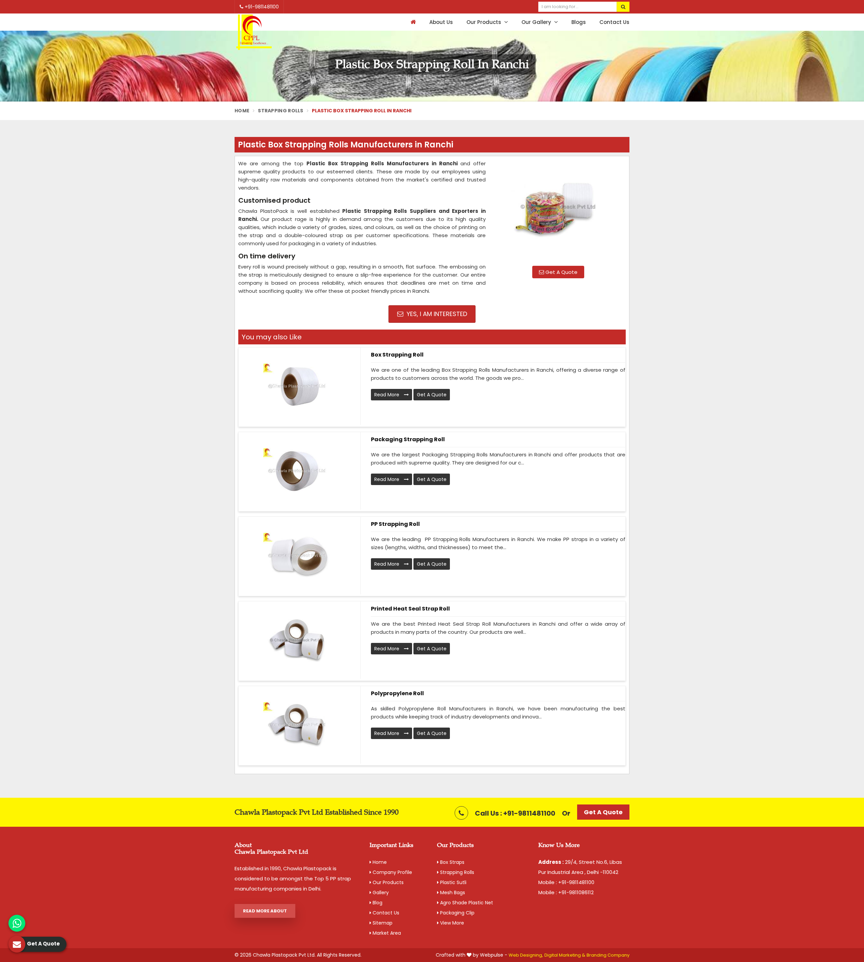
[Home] (412, 22)
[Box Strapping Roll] (297, 386)
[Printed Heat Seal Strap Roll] (297, 640)
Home (242, 110)
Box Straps (451, 862)
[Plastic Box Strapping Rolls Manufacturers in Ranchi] (558, 210)
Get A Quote (560, 272)
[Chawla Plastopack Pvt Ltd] (254, 32)
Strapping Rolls (280, 110)
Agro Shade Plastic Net (466, 902)
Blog (376, 902)
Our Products (484, 22)
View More (451, 922)
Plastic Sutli (452, 882)
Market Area (386, 933)
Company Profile (391, 872)
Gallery (380, 892)
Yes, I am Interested (436, 314)
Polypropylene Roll (397, 693)
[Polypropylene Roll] (297, 725)
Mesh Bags (452, 892)
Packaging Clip (457, 912)
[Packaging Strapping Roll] (297, 471)
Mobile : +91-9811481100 (566, 882)
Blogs (578, 22)
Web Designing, (526, 955)
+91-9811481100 (261, 6)
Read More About (265, 911)
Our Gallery (536, 22)
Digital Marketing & (564, 955)
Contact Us (614, 22)
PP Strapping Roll (395, 524)
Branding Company (608, 955)
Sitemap (382, 922)
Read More (387, 394)
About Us (441, 22)
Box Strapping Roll (397, 355)
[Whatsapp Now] (16, 923)
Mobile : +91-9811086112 (566, 892)
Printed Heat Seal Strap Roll (410, 609)
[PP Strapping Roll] (297, 555)
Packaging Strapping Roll (408, 439)
